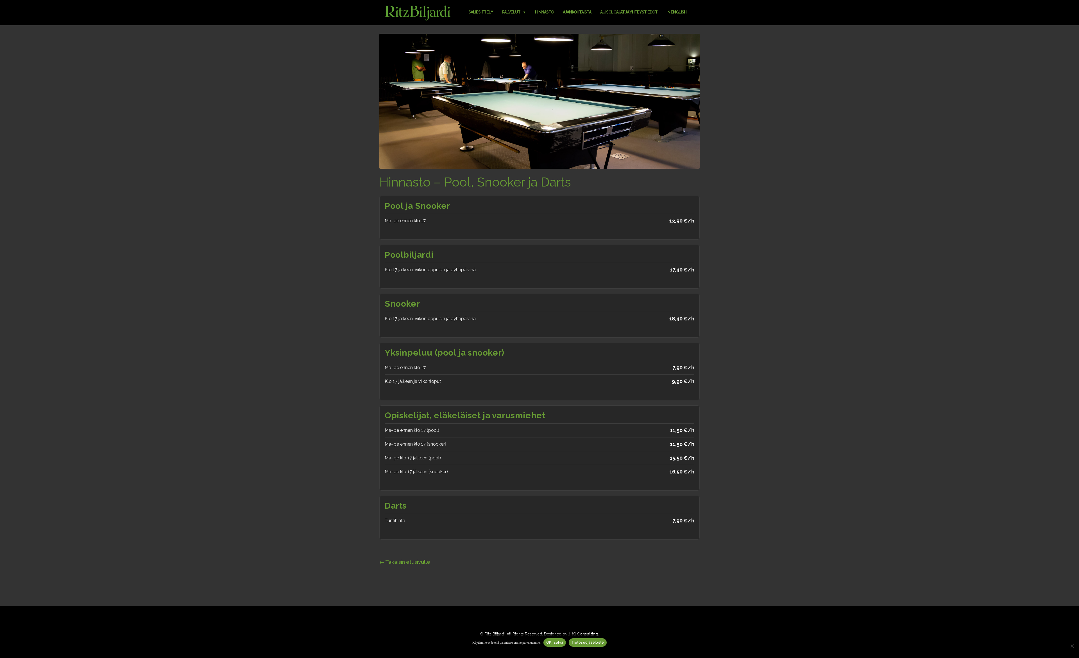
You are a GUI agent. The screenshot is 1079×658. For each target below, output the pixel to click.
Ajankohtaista (577, 12)
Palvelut (511, 12)
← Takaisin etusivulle (404, 562)
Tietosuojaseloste (588, 642)
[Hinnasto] (539, 101)
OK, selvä (554, 642)
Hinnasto (544, 12)
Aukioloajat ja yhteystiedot (629, 12)
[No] (1072, 646)
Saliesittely (480, 12)
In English (676, 12)
